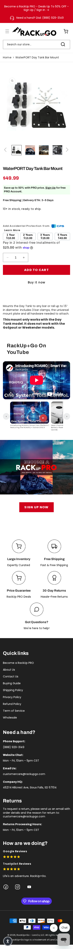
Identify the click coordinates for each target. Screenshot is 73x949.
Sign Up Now (36, 507)
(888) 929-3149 (13, 747)
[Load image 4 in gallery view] (57, 150)
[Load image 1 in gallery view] (16, 150)
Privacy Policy (12, 697)
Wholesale (10, 717)
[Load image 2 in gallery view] (30, 150)
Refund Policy (12, 704)
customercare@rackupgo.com (24, 774)
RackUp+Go (23, 935)
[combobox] (36, 44)
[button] (5, 31)
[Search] (63, 44)
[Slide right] (67, 150)
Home (7, 57)
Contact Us (10, 676)
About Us (9, 670)
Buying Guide (12, 683)
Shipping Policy (13, 690)
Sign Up (50, 187)
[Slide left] (6, 150)
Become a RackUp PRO (18, 663)
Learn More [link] (12, 230)
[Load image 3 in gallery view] (44, 150)
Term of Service (14, 711)
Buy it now (36, 282)
